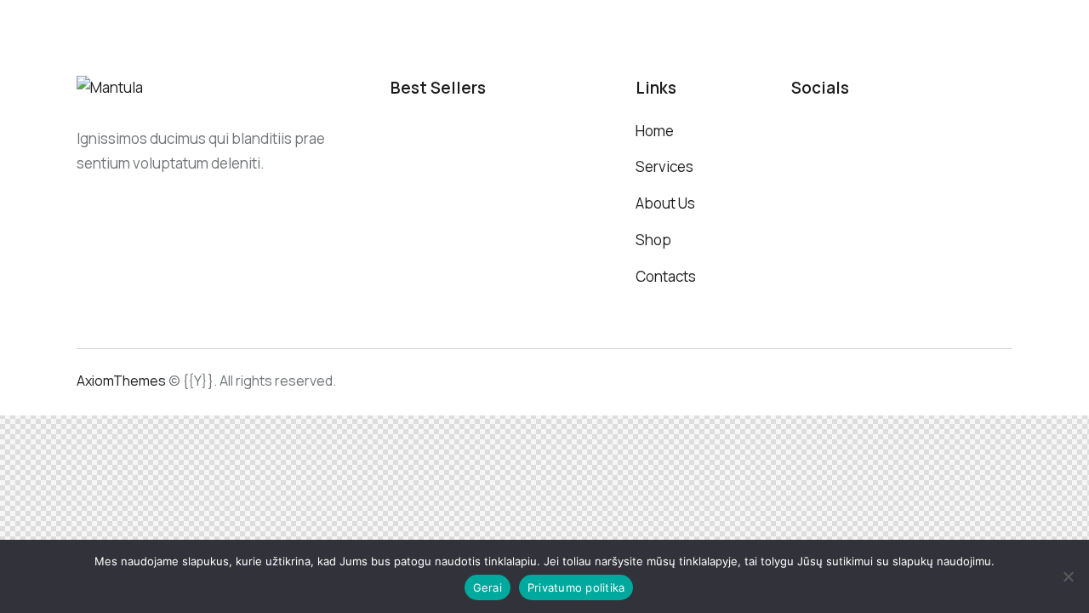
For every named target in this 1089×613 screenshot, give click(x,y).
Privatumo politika (576, 587)
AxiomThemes (121, 380)
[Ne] (1067, 576)
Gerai (487, 587)
